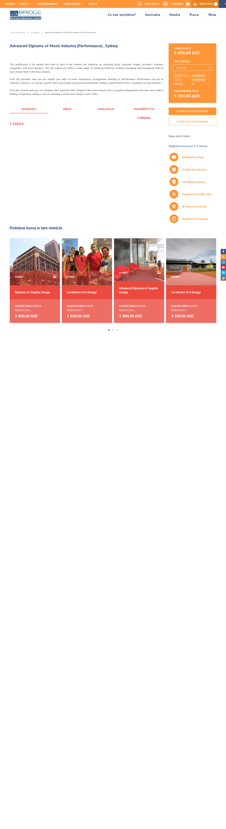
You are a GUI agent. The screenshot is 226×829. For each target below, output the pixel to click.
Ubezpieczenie (72, 3)
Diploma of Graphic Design (32, 292)
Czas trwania (182, 61)
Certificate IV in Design (82, 292)
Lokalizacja (105, 109)
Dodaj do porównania (192, 121)
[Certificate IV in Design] (87, 263)
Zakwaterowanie (47, 3)
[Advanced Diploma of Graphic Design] (139, 263)
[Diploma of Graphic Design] (35, 263)
